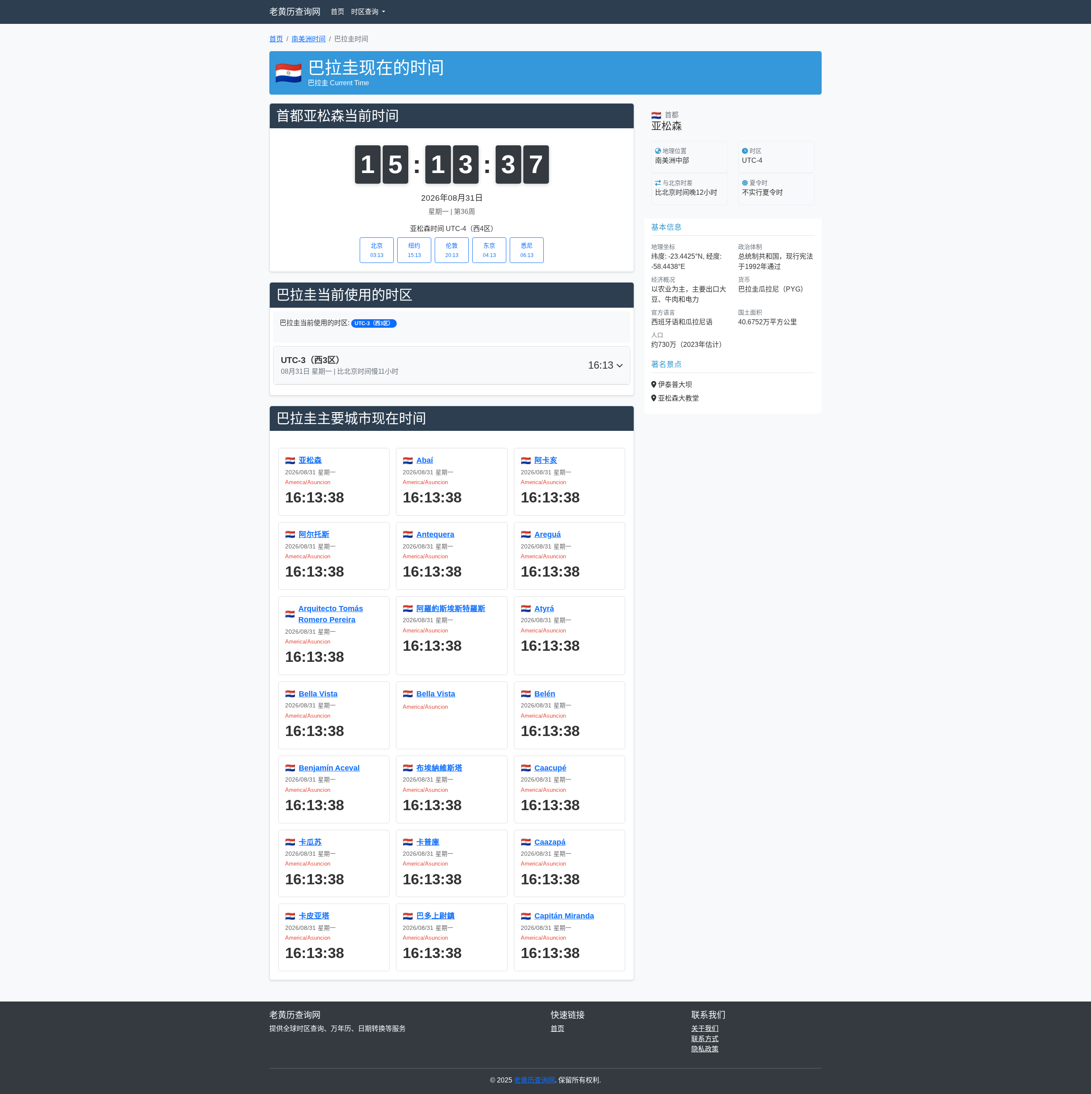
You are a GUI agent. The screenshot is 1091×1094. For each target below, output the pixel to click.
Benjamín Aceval (329, 768)
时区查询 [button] (365, 11)
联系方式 (705, 1038)
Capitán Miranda (564, 916)
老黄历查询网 (294, 12)
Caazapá (550, 842)
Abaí (424, 460)
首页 (337, 11)
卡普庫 (427, 842)
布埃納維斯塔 (439, 768)
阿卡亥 (545, 460)
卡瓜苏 (310, 842)
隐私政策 (705, 1049)
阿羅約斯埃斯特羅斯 (450, 608)
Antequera (435, 534)
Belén (544, 694)
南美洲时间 (309, 39)
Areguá (547, 534)
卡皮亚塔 (314, 916)
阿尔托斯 (314, 534)
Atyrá (544, 608)
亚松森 (310, 460)
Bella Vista (318, 694)
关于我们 (705, 1028)
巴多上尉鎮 (435, 916)
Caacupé (550, 768)
